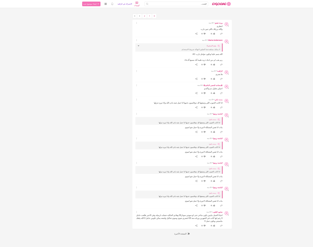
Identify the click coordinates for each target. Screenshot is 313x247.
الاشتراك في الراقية (125, 4)
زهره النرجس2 (211, 46)
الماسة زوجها (218, 114)
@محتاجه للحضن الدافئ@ (213, 85)
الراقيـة (220, 71)
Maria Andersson (215, 40)
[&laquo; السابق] (154, 16)
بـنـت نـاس (219, 99)
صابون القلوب (218, 212)
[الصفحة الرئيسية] (221, 4)
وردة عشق (219, 23)
